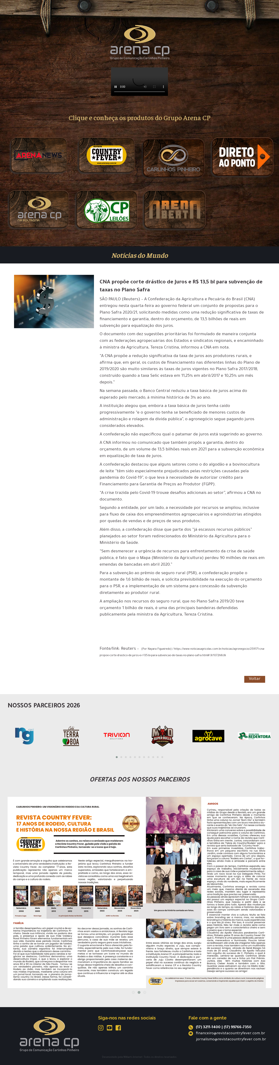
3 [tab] (144, 992)
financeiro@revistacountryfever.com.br (230, 1034)
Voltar (255, 679)
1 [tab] (133, 992)
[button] (116, 757)
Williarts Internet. (133, 1057)
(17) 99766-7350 (237, 1028)
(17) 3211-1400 (208, 1028)
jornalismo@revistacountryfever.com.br (231, 1040)
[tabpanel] (139, 871)
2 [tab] (139, 992)
